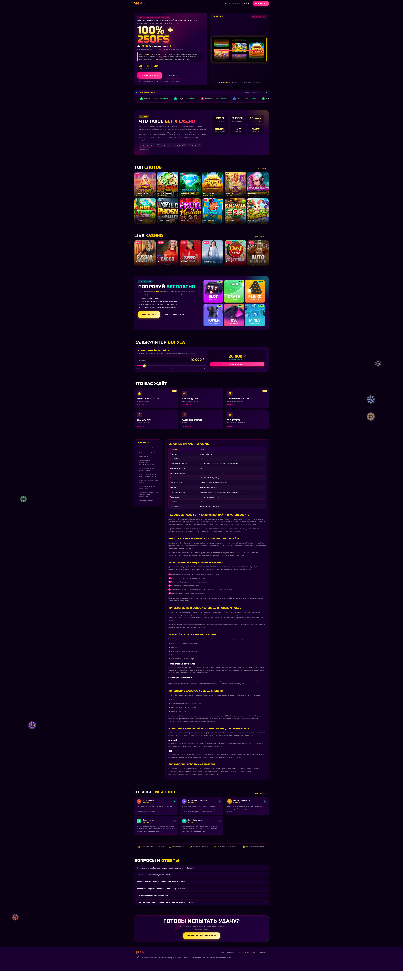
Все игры (262, 168)
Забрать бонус (148, 75)
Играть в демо (149, 314)
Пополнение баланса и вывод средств (147, 487)
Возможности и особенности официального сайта (146, 462)
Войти (246, 3)
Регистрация (261, 3)
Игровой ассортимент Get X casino (148, 481)
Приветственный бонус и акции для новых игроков (147, 475)
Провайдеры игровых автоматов (146, 501)
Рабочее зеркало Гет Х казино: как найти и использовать (147, 455)
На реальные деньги (174, 314)
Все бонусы (172, 75)
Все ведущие (261, 237)
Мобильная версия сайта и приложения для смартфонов (148, 494)
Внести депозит (237, 364)
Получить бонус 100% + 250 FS (201, 935)
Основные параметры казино (146, 448)
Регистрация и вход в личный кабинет (146, 469)
